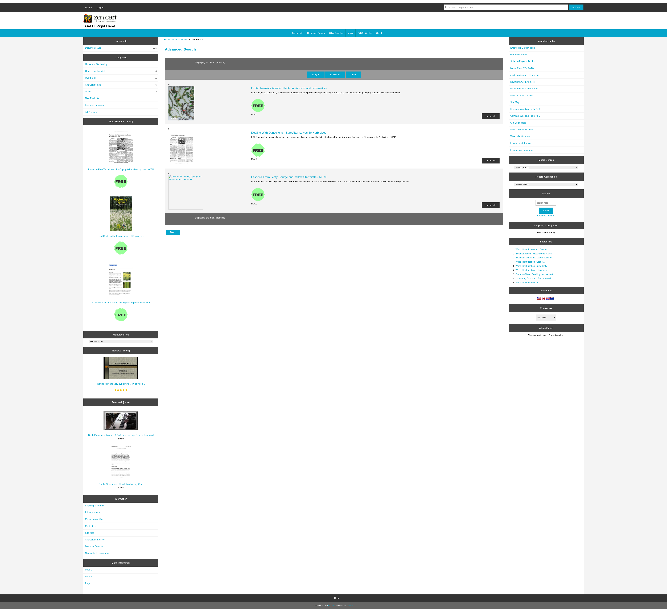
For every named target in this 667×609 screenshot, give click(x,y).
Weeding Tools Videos (521, 95)
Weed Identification (520, 136)
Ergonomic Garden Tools (522, 48)
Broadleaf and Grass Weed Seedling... (535, 257)
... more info (490, 116)
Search (546, 193)
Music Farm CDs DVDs (522, 68)
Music (350, 33)
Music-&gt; (121, 78)
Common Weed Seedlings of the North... (536, 274)
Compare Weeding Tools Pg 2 (525, 116)
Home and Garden (316, 33)
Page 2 (88, 569)
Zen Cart (350, 605)
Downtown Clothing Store (523, 82)
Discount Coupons (94, 546)
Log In (100, 7)
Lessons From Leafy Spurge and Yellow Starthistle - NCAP (289, 177)
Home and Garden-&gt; (121, 64)
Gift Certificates (365, 33)
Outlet (379, 33)
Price (353, 74)
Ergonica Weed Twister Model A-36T (534, 253)
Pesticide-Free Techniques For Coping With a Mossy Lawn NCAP (121, 169)
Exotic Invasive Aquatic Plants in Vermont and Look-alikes (289, 88)
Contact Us (90, 526)
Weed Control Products (522, 129)
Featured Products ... (95, 105)
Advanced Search (179, 39)
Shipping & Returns (95, 505)
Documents (297, 33)
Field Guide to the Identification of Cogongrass (121, 236)
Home (88, 7)
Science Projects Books (522, 61)
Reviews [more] (121, 350)
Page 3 (88, 576)
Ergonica (331, 605)
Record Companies (546, 176)
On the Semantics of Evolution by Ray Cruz (121, 484)
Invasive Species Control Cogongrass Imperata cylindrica (121, 302)
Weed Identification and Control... (532, 249)
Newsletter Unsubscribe (97, 553)
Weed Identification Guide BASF (532, 266)
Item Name (335, 74)
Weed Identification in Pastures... (532, 270)
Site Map (89, 533)
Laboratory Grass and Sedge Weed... (534, 278)
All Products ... (92, 112)
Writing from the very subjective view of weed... (121, 384)
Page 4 (88, 583)
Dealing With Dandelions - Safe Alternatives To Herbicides (288, 132)
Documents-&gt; (121, 48)
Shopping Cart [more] (546, 225)
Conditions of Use (94, 519)
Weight (315, 74)
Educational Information (522, 150)
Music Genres (546, 159)
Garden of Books (518, 54)
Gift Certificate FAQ (95, 539)
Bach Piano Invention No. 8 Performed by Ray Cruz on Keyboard (121, 435)
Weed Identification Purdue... (530, 262)
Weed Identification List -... (529, 282)
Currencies (546, 308)
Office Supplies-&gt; (121, 71)
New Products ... (93, 98)
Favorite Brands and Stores (524, 88)
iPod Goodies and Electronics (525, 75)
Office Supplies (336, 33)
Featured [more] (121, 402)
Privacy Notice (92, 512)
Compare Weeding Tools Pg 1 (525, 109)
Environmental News (520, 143)
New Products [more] (121, 121)
